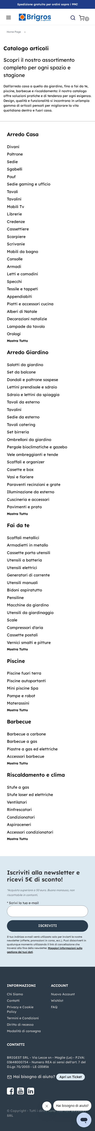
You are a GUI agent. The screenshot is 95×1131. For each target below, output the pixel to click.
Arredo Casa (23, 134)
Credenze (16, 221)
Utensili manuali (22, 582)
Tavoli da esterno (23, 402)
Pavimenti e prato (24, 506)
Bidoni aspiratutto (24, 590)
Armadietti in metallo (27, 545)
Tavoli (12, 191)
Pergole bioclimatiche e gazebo (37, 446)
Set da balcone (21, 372)
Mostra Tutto (17, 341)
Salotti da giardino (25, 364)
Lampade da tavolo (26, 326)
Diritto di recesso (20, 1024)
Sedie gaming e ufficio (28, 184)
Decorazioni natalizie (27, 318)
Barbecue (19, 721)
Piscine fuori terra (24, 673)
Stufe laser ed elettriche (30, 794)
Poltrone (15, 154)
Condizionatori (21, 817)
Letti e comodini (22, 273)
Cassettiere (18, 228)
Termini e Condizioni (23, 1018)
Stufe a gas (18, 787)
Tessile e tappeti (22, 288)
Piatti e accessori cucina (30, 303)
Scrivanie (16, 243)
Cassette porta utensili (28, 552)
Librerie (14, 214)
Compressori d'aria (25, 627)
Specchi (14, 281)
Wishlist (57, 1001)
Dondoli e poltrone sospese (32, 379)
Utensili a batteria (24, 560)
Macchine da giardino (28, 604)
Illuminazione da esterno (30, 491)
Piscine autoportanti (26, 680)
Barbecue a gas (22, 741)
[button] (47, 926)
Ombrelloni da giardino (29, 439)
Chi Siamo (15, 994)
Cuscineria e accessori (28, 499)
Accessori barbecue (25, 756)
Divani (13, 146)
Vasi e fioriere (20, 476)
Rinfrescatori (19, 809)
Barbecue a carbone (26, 733)
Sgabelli (14, 169)
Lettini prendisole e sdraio (32, 387)
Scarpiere (16, 236)
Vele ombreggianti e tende (32, 454)
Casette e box (20, 469)
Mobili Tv (15, 206)
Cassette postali (22, 634)
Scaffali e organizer (26, 461)
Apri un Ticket (70, 1077)
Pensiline (15, 597)
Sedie (12, 161)
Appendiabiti (19, 296)
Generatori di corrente (28, 575)
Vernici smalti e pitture (29, 642)
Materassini (18, 703)
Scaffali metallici (23, 537)
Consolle (15, 258)
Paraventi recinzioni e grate (33, 484)
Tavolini (14, 199)
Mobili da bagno (22, 251)
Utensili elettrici (22, 567)
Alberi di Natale (22, 311)
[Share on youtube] (21, 1093)
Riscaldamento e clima (36, 775)
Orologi (14, 333)
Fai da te (18, 525)
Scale (12, 619)
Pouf (11, 176)
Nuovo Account (63, 994)
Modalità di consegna (24, 1031)
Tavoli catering (21, 424)
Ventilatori (17, 802)
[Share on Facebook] (11, 1093)
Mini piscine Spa (22, 688)
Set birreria (18, 431)
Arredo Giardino (27, 352)
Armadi (14, 266)
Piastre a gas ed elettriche (32, 748)
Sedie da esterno (23, 416)
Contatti (13, 1001)
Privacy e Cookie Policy (20, 1009)
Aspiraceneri (19, 824)
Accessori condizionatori (30, 832)
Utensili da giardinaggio (30, 612)
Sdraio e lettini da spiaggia (33, 394)
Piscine (16, 661)
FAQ (54, 1007)
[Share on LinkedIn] (30, 1093)
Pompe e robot (21, 695)
